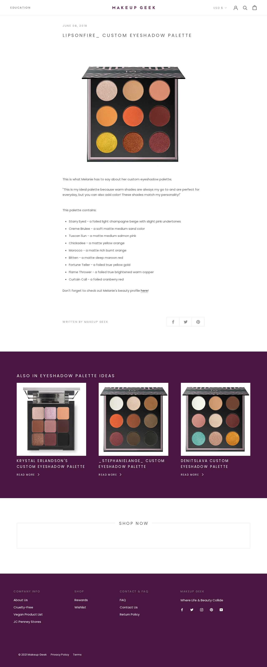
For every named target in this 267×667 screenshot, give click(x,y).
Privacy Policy (60, 655)
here (144, 290)
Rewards (81, 600)
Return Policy (130, 614)
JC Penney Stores (27, 621)
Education (20, 8)
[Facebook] (182, 609)
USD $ (218, 8)
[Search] (245, 7)
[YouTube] (221, 609)
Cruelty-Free (23, 607)
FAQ (123, 600)
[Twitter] (191, 609)
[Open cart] (255, 7)
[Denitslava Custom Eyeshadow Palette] (215, 385)
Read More (26, 474)
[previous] (16, 535)
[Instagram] (201, 609)
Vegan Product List (28, 614)
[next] (250, 535)
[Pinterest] (211, 609)
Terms (77, 655)
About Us (21, 600)
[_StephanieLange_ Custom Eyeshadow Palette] (133, 385)
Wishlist (80, 607)
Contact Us (129, 607)
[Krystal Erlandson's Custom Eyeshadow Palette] (51, 385)
